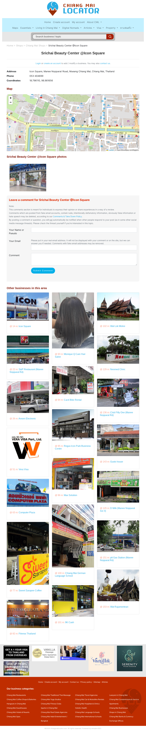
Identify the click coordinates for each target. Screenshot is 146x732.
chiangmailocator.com (58, 728)
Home (47, 22)
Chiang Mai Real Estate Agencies (54, 712)
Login (38, 63)
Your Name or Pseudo (16, 231)
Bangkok (44, 721)
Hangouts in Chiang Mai (16, 704)
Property (111, 27)
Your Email (15, 241)
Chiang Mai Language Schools (87, 712)
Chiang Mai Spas (13, 716)
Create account (61, 22)
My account (78, 22)
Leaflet (111, 150)
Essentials (26, 27)
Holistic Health (81, 708)
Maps (15, 27)
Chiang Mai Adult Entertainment (53, 716)
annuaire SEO (96, 728)
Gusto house (116, 461)
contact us (105, 63)
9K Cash (69, 622)
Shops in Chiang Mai (117, 712)
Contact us (74, 682)
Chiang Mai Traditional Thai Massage (56, 695)
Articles (88, 27)
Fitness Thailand (27, 633)
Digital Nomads (71, 27)
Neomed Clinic (117, 369)
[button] (73, 120)
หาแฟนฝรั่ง (126, 27)
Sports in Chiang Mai (49, 708)
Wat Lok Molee (117, 326)
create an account (52, 63)
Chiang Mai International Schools (88, 716)
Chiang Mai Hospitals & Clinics (87, 704)
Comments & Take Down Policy (67, 216)
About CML (93, 22)
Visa (99, 27)
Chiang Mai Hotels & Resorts (18, 712)
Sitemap (97, 682)
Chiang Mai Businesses (118, 708)
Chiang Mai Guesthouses (17, 708)
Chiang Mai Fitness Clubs (51, 704)
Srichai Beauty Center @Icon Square (67, 45)
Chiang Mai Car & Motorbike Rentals (89, 699)
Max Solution (70, 495)
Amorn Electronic (27, 418)
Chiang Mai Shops (35, 45)
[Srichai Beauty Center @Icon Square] (28, 177)
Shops (19, 45)
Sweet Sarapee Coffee (30, 590)
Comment (14, 255)
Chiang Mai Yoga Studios (51, 699)
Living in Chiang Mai (47, 27)
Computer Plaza (27, 512)
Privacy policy (86, 682)
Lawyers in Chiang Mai (118, 695)
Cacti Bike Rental (73, 400)
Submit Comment (43, 270)
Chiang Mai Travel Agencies (86, 695)
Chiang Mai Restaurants (16, 695)
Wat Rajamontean (119, 607)
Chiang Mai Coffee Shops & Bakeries (21, 699)
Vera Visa (24, 469)
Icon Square (25, 326)
